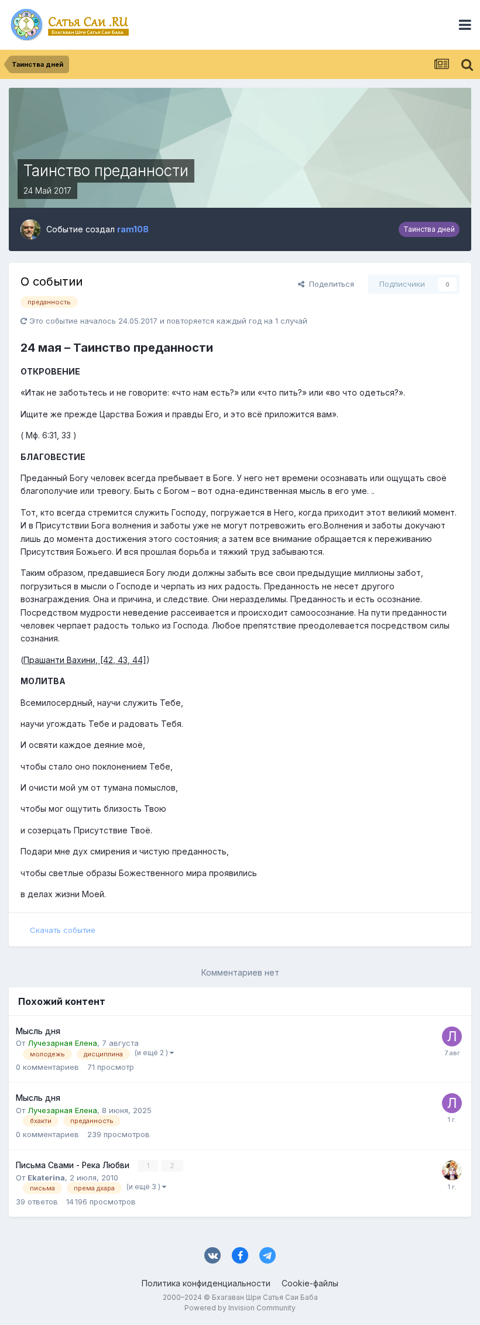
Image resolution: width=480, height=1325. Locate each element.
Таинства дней (429, 229)
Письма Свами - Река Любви (74, 1165)
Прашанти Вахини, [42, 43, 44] (84, 660)
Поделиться (329, 284)
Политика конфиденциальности (206, 1283)
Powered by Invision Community (240, 1307)
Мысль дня (38, 1031)
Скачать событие (62, 930)
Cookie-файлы (310, 1283)
